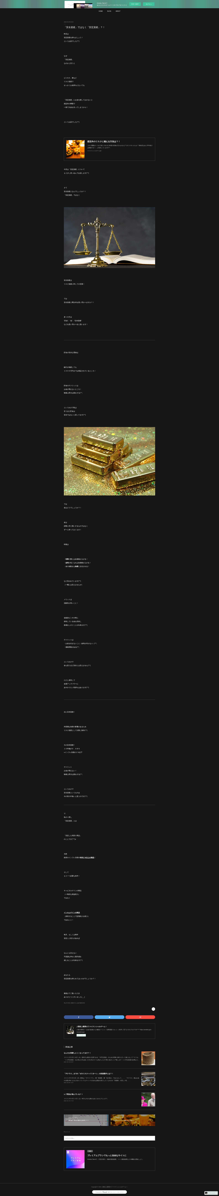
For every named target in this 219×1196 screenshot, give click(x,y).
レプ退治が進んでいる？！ (73, 1094)
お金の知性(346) (80, 1003)
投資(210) (73, 1003)
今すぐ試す (135, 4)
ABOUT (118, 11)
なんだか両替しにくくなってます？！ (77, 1053)
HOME (101, 11)
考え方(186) (67, 1003)
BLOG (109, 11)
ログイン (149, 4)
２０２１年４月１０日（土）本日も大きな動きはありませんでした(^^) (85, 1098)
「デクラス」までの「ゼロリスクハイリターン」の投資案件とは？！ (88, 1073)
